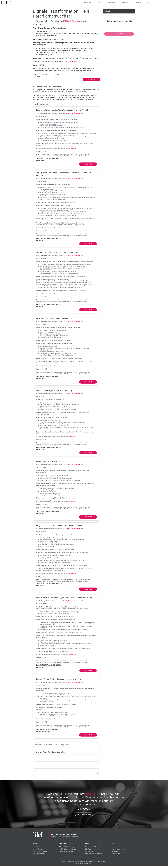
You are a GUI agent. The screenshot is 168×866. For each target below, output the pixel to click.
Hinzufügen (91, 79)
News (113, 843)
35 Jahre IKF (89, 851)
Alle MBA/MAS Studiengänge (68, 847)
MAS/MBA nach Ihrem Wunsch (68, 849)
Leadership (115, 851)
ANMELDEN (119, 34)
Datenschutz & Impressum (93, 853)
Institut (138, 3)
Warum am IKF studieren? (93, 847)
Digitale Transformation (119, 849)
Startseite (87, 3)
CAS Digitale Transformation (73, 21)
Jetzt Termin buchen (84, 814)
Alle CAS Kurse (37, 847)
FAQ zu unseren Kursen (40, 851)
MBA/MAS (126, 3)
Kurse (99, 3)
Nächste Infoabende (39, 853)
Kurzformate (111, 3)
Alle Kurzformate (38, 849)
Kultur (113, 847)
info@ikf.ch (93, 794)
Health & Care (116, 853)
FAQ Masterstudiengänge (67, 851)
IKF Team (88, 849)
